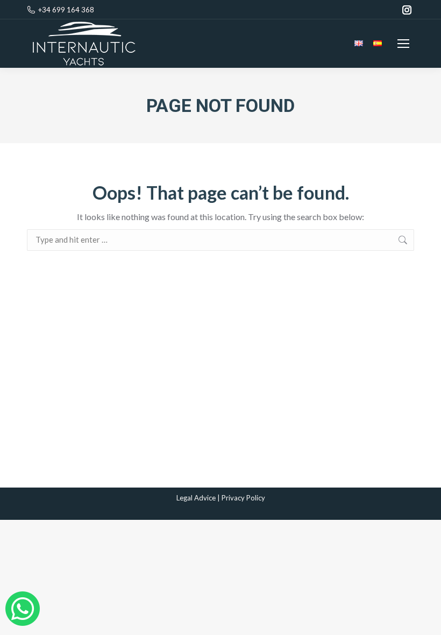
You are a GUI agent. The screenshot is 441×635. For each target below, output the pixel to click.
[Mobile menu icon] (403, 43)
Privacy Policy (243, 497)
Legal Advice (196, 497)
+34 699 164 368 (66, 9)
